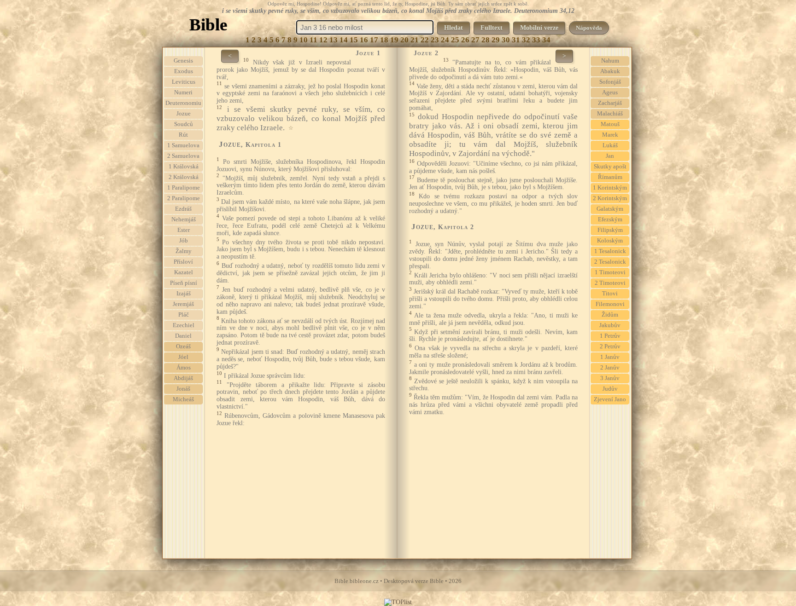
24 (445, 39)
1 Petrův (610, 336)
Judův (610, 389)
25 (455, 39)
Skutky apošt (610, 166)
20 (404, 39)
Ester (183, 230)
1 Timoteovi (610, 272)
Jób (183, 240)
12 (323, 39)
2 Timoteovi (610, 283)
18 (384, 39)
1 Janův (610, 357)
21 (414, 39)
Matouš (610, 124)
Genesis (183, 61)
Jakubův (609, 325)
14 (343, 39)
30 (506, 39)
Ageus (610, 92)
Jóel (183, 357)
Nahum (610, 61)
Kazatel (183, 272)
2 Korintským (610, 198)
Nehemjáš (183, 219)
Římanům (610, 177)
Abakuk (610, 71)
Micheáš (183, 399)
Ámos (183, 367)
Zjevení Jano (610, 399)
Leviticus (183, 82)
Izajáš (183, 293)
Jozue (183, 113)
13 (333, 39)
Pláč (183, 315)
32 (526, 39)
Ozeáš (183, 346)
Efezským (610, 219)
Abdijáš (183, 378)
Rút (183, 135)
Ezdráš (183, 209)
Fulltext (491, 27)
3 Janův (610, 378)
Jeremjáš (183, 304)
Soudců (183, 124)
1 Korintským (610, 188)
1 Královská (184, 166)
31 (516, 39)
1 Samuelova (183, 145)
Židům (610, 315)
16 (364, 39)
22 (425, 39)
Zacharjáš (610, 103)
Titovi (610, 293)
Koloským (610, 240)
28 (485, 39)
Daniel (183, 336)
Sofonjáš (610, 82)
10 (303, 39)
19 (394, 39)
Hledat (453, 27)
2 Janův (610, 367)
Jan (610, 156)
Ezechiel (183, 325)
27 (475, 39)
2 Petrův (610, 346)
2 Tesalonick (610, 262)
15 (354, 39)
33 (536, 39)
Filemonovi (610, 304)
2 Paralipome (183, 198)
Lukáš (610, 145)
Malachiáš (610, 113)
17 (374, 39)
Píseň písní (183, 283)
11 (313, 39)
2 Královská (184, 177)
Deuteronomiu (183, 103)
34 (546, 39)
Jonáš (183, 389)
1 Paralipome (183, 188)
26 (465, 39)
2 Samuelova (183, 156)
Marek (610, 135)
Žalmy (184, 251)
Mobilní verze (539, 27)
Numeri (183, 92)
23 (435, 39)
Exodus (183, 71)
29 (496, 39)
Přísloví (183, 262)
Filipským (610, 230)
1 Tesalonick (610, 251)
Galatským (610, 209)
